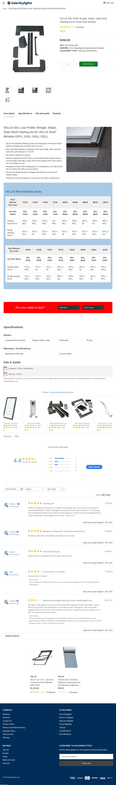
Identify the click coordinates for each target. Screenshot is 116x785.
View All (6, 763)
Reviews (57, 113)
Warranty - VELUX (15, 374)
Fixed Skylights (65, 724)
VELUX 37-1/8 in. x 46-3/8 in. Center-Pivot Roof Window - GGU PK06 (42, 682)
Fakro (5, 757)
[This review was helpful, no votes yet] (106, 522)
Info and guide (42, 113)
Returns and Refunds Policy (14, 728)
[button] (9, 411)
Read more (70, 515)
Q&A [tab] (16, 436)
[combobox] (34, 489)
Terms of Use (8, 734)
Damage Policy (9, 731)
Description (9, 113)
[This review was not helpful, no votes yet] (110, 522)
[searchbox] (11, 489)
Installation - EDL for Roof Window (21, 368)
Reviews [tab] (7, 436)
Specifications (25, 113)
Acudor (5, 753)
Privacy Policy (8, 724)
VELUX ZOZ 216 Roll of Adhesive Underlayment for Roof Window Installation (69, 682)
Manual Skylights (66, 721)
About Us (6, 717)
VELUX (6, 750)
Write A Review (94, 467)
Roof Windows (65, 734)
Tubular (62, 728)
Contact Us (7, 721)
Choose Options (42, 658)
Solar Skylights (65, 714)
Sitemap (6, 738)
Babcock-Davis (9, 760)
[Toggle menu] (3, 3)
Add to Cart (70, 658)
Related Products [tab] (12, 636)
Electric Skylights (66, 717)
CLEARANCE (65, 731)
